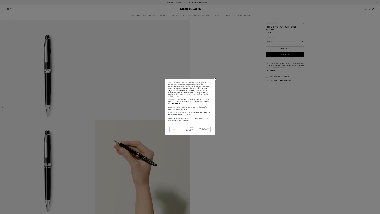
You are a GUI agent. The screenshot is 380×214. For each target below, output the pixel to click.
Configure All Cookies (204, 129)
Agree (176, 129)
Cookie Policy (176, 103)
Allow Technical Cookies (190, 129)
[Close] (215, 79)
